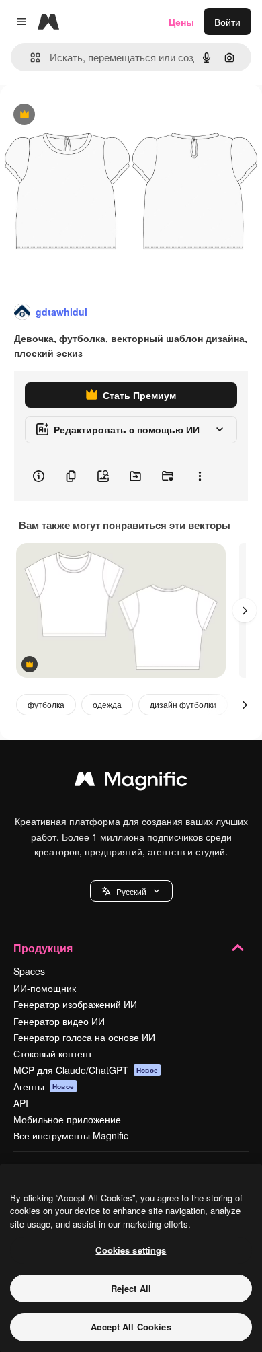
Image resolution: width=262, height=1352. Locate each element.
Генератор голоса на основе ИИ (84, 1037)
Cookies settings (130, 1250)
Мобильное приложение (67, 1119)
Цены (181, 21)
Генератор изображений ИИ (75, 1004)
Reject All (131, 1288)
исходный (90, 115)
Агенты (43, 1086)
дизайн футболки (183, 704)
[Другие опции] (199, 476)
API (20, 1103)
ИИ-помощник (44, 988)
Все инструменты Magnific (70, 1135)
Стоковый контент (52, 1053)
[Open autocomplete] (29, 57)
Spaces (29, 971)
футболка (46, 704)
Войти (227, 21)
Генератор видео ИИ (59, 1021)
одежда (107, 704)
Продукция (43, 948)
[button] (131, 891)
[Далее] (244, 610)
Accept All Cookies (131, 1326)
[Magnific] (131, 782)
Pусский (131, 891)
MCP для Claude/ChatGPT (85, 1070)
